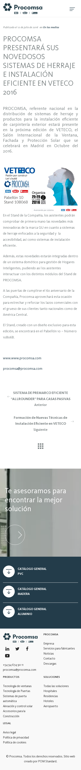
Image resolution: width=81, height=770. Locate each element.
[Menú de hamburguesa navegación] (72, 8)
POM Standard (47, 761)
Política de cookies (14, 742)
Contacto (49, 658)
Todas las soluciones (56, 686)
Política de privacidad (16, 737)
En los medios (51, 27)
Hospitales (50, 691)
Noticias (48, 653)
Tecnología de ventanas (17, 686)
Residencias (50, 696)
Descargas (49, 663)
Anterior (40, 399)
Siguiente (40, 423)
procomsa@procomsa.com (22, 368)
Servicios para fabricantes (59, 648)
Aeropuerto (50, 706)
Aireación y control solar (18, 706)
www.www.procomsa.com (22, 358)
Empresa (48, 643)
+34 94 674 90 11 (13, 665)
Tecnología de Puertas (16, 691)
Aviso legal (9, 732)
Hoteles (48, 701)
